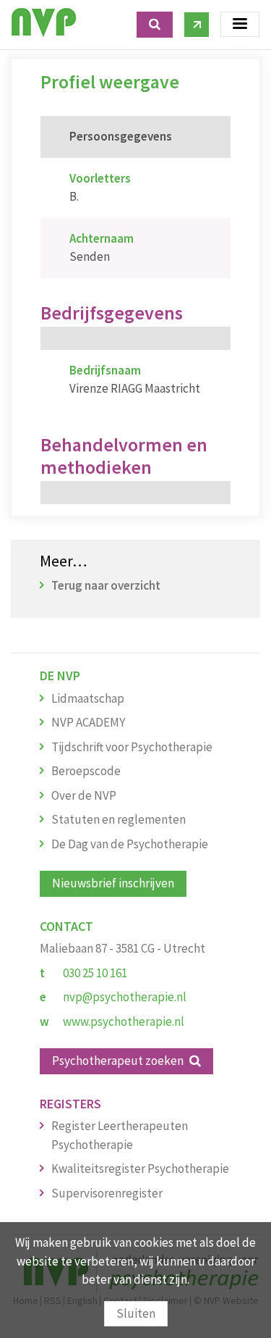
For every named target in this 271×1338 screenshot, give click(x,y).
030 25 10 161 (95, 973)
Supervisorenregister (107, 1193)
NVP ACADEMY (88, 722)
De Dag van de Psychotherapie (129, 844)
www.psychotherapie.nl (123, 1021)
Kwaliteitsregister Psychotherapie (140, 1168)
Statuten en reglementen (118, 819)
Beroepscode (86, 771)
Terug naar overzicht (105, 585)
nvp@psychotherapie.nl (124, 997)
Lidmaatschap (87, 698)
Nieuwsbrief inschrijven (113, 883)
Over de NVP (83, 795)
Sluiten (135, 1313)
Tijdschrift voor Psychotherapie (131, 747)
